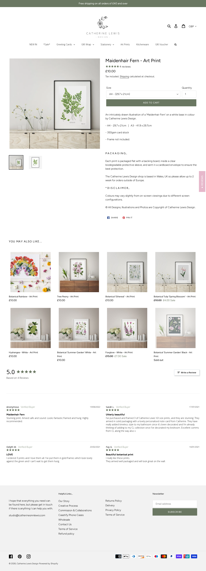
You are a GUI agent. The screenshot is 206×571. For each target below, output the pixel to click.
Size (108, 87)
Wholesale (64, 519)
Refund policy (66, 533)
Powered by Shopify (48, 563)
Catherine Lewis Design (27, 563)
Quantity (187, 87)
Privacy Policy (113, 510)
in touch (47, 504)
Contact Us (64, 524)
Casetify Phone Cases (71, 515)
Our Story (63, 501)
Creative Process (68, 505)
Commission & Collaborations (75, 510)
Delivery (110, 505)
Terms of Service (68, 529)
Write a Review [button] (188, 372)
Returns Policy (113, 500)
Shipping (124, 76)
